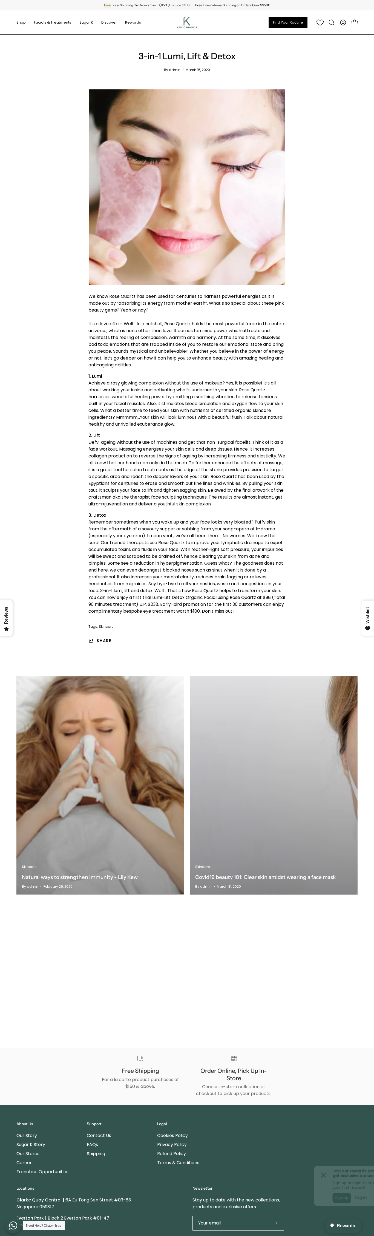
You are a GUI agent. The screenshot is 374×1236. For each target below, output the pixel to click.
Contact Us (99, 1135)
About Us (24, 1124)
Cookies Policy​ (172, 1135)
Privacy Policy (172, 1144)
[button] (331, 22)
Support (94, 1124)
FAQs (92, 1144)
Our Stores (27, 1153)
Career (24, 1162)
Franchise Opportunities (42, 1172)
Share (104, 640)
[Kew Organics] (187, 22)
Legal (162, 1124)
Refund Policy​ (171, 1153)
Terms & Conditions (178, 1162)
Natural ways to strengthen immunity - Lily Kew (80, 877)
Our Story (26, 1135)
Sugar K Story (30, 1144)
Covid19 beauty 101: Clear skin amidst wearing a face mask (265, 877)
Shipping (96, 1153)
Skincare (106, 626)
